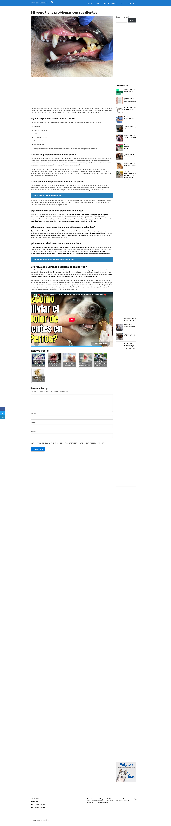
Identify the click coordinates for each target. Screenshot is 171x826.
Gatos (90, 3)
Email (33, 422)
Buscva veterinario (122, 17)
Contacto (131, 3)
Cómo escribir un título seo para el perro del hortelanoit (130, 99)
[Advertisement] (72, 92)
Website (34, 431)
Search (132, 20)
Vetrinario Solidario (110, 3)
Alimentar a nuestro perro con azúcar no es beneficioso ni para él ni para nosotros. (130, 175)
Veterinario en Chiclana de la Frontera (128, 146)
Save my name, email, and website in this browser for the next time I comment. (67, 443)
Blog (122, 3)
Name (33, 413)
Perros (98, 3)
